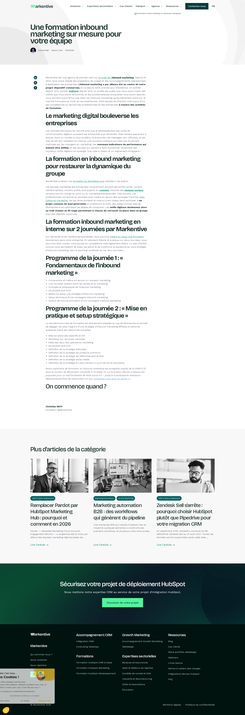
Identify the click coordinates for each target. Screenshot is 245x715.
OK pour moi (52, 701)
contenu (104, 190)
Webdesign (128, 646)
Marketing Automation (104, 498)
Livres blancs (175, 663)
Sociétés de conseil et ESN (136, 673)
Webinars (173, 657)
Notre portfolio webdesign (182, 652)
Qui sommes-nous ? (41, 654)
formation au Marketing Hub (88, 181)
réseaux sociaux (133, 190)
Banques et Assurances (135, 662)
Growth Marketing (125, 498)
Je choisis (32, 701)
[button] (6, 710)
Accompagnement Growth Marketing (142, 641)
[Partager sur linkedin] (35, 77)
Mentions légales (172, 705)
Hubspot (74, 91)
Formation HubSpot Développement (96, 673)
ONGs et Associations (133, 684)
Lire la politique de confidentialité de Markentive (24, 691)
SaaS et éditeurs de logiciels (137, 668)
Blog (170, 641)
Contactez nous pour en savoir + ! (112, 378)
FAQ (170, 679)
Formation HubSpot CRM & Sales (94, 662)
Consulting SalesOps (87, 646)
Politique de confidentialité (200, 705)
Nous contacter (38, 659)
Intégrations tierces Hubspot (183, 674)
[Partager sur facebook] (35, 87)
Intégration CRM (85, 641)
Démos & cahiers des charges (184, 668)
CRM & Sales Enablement (43, 498)
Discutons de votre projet (123, 602)
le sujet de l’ (116, 77)
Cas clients (174, 646)
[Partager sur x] (35, 82)
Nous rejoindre (38, 665)
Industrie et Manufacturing (137, 678)
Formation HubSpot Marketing (92, 668)
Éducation (127, 689)
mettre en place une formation (127, 236)
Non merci (12, 701)
